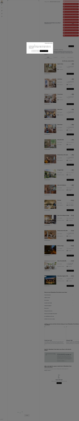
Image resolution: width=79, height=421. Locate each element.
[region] (39, 48)
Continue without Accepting (49, 43)
